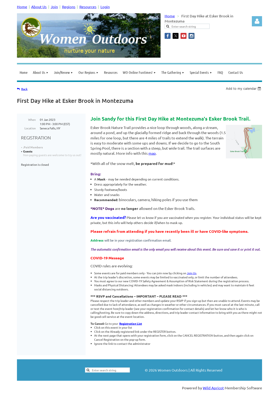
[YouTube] (183, 36)
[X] (176, 36)
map (152, 153)
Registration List (130, 323)
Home (22, 6)
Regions (68, 6)
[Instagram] (191, 36)
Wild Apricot (213, 388)
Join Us (191, 273)
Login (105, 6)
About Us (39, 6)
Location (30, 128)
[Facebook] (168, 36)
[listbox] (244, 88)
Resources (87, 6)
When (32, 119)
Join (54, 6)
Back (24, 89)
